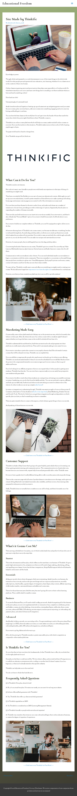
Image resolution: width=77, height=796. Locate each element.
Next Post (70, 776)
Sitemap (32, 788)
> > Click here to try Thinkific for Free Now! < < (38, 324)
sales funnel (39, 385)
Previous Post (7, 776)
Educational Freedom (17, 3)
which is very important (39, 392)
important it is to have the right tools (40, 270)
